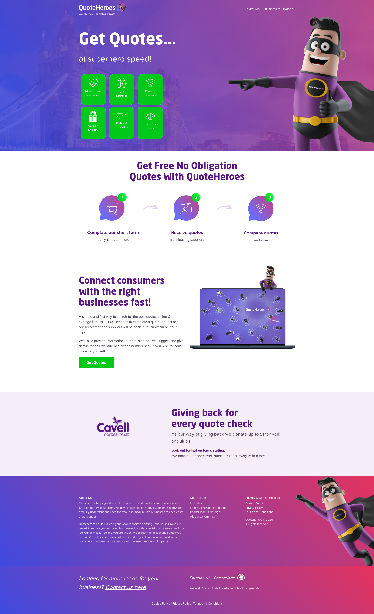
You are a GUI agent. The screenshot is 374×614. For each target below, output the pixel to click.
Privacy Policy (254, 507)
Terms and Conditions (259, 512)
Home (287, 9)
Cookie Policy (254, 503)
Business (273, 8)
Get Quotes (96, 362)
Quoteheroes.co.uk (91, 524)
